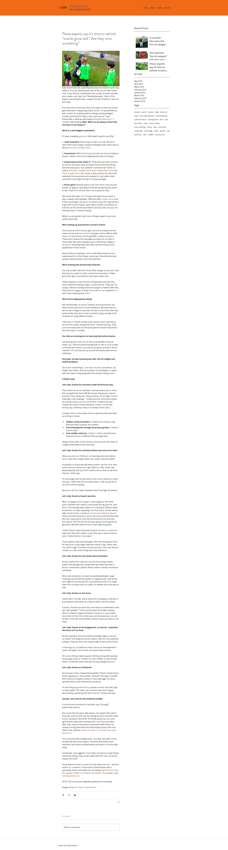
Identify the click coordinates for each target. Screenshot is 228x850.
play (155, 127)
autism (144, 112)
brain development (146, 116)
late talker (138, 123)
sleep (156, 131)
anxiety (137, 112)
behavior (163, 112)
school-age (148, 131)
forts (162, 119)
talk (168, 131)
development (153, 119)
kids (166, 119)
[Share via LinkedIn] (75, 795)
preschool (162, 127)
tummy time (160, 134)
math (146, 123)
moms (149, 127)
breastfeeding (161, 116)
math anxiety (154, 123)
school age (138, 131)
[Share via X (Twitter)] (69, 795)
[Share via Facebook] (63, 795)
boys (136, 116)
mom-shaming (140, 127)
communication (140, 119)
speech (162, 131)
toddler (151, 134)
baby (157, 112)
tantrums (138, 134)
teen (145, 134)
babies (151, 112)
